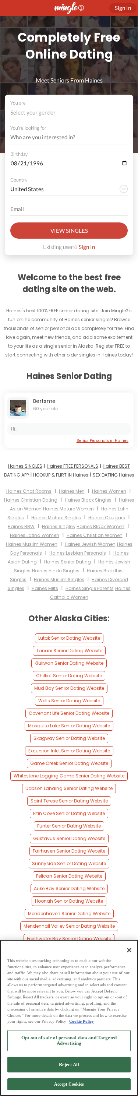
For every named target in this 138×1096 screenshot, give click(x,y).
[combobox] (69, 112)
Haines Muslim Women (31, 544)
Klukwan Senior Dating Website (69, 663)
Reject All (69, 1064)
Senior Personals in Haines (102, 440)
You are (18, 103)
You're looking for (28, 128)
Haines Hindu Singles (55, 571)
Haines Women (109, 491)
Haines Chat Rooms (29, 491)
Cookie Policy (81, 1021)
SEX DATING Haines (113, 475)
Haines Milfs (45, 588)
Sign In (87, 246)
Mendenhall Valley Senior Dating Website (69, 926)
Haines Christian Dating (30, 500)
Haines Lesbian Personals (77, 553)
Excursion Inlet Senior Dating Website (69, 751)
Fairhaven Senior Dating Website (69, 851)
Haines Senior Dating (67, 562)
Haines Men (72, 491)
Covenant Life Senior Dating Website (69, 713)
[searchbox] (64, 137)
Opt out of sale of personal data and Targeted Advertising (69, 1040)
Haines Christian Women (95, 535)
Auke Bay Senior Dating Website (69, 888)
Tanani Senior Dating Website (69, 650)
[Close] (129, 950)
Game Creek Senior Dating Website (69, 763)
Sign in (123, 7)
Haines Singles (58, 526)
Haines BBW (21, 526)
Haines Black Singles (88, 500)
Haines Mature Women (68, 509)
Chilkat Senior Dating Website (69, 675)
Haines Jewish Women (90, 544)
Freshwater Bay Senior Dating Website (69, 938)
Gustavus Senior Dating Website (69, 838)
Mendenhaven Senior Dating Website (69, 913)
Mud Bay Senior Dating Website (69, 688)
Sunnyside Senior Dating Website (69, 863)
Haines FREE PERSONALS (72, 466)
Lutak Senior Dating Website (69, 638)
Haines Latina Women (34, 535)
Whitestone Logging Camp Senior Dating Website (69, 776)
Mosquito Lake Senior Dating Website (69, 726)
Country (18, 180)
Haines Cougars (106, 517)
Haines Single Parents (90, 588)
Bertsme (44, 401)
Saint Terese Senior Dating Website (69, 801)
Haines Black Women (100, 526)
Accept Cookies (69, 1084)
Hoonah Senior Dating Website (69, 901)
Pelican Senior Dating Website (69, 876)
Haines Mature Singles (56, 517)
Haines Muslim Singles (59, 579)
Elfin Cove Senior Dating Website (69, 813)
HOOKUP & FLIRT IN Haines (60, 475)
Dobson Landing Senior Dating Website (69, 788)
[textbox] (68, 112)
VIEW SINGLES (69, 230)
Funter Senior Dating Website (69, 826)
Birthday (19, 154)
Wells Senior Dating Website (69, 701)
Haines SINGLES (25, 466)
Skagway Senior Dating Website (69, 738)
